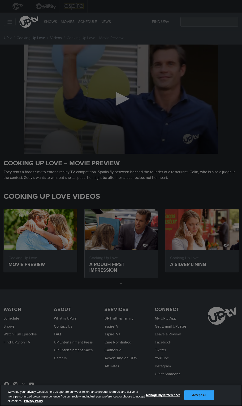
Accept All (199, 395)
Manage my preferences (163, 395)
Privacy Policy (33, 401)
